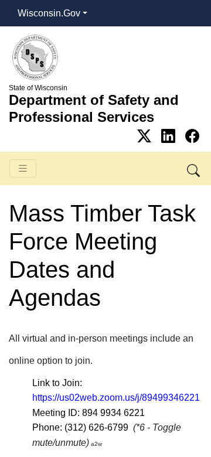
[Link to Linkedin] (170, 136)
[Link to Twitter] (146, 136)
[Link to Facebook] (192, 136)
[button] (194, 168)
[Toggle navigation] (22, 168)
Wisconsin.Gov (49, 13)
